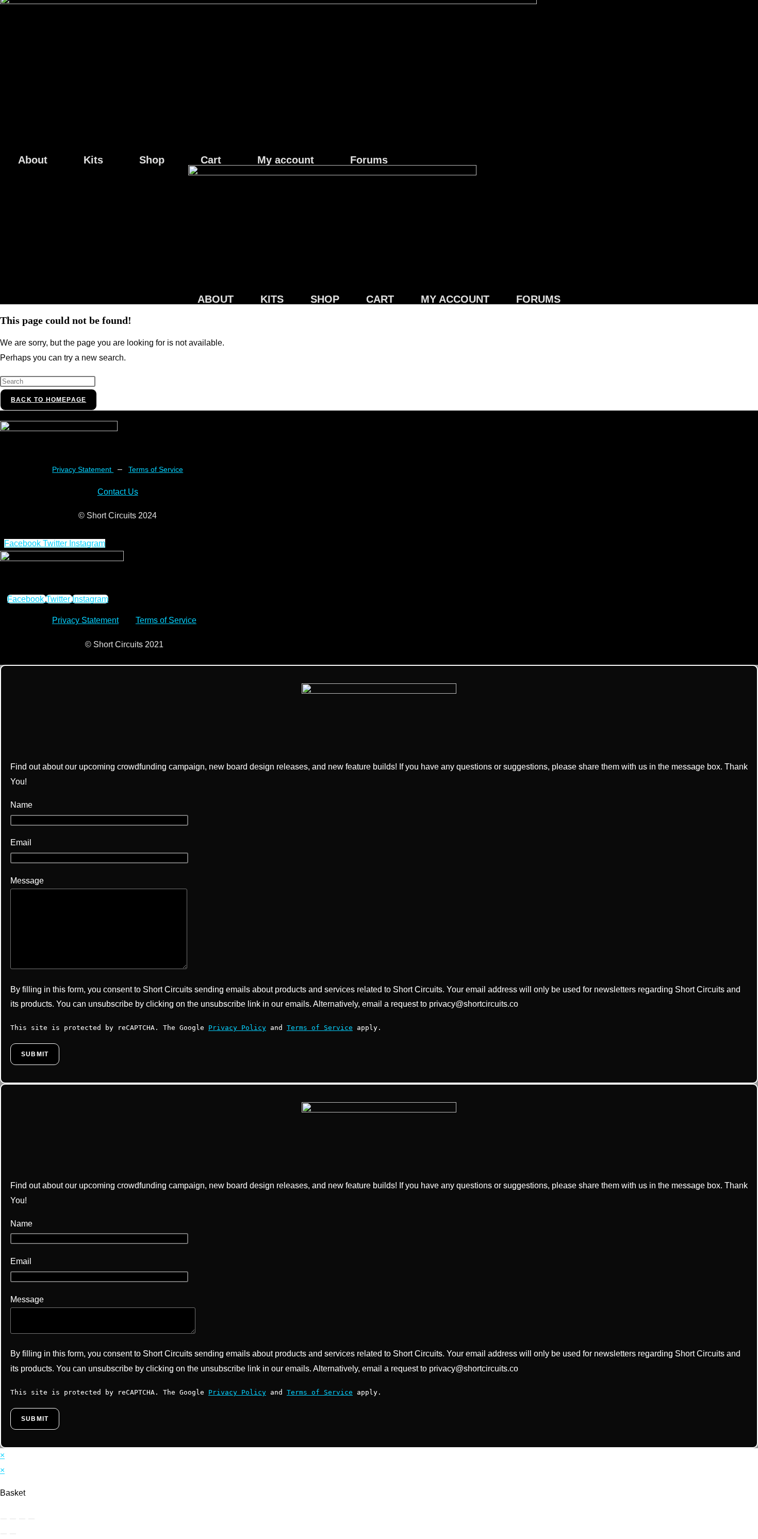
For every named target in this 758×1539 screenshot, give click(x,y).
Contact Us (117, 491)
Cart (211, 160)
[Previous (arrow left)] (3, 1534)
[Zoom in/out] (3, 1519)
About (32, 160)
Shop (151, 160)
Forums (369, 160)
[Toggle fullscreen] (13, 1519)
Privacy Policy (237, 1028)
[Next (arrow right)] (13, 1534)
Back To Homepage (48, 399)
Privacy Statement (82, 469)
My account (285, 160)
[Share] (22, 1519)
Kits (93, 160)
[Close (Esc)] (31, 1519)
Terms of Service (155, 469)
